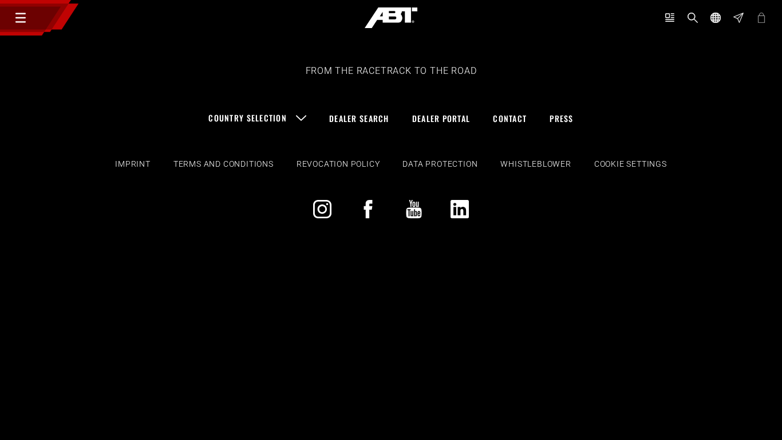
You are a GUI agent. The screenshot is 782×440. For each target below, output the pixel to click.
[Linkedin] (459, 209)
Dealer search (359, 118)
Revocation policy (338, 163)
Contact (510, 118)
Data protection (439, 163)
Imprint (133, 163)
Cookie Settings (630, 163)
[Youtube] (413, 209)
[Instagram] (322, 209)
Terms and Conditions (223, 163)
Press (561, 118)
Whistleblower (535, 163)
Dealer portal (441, 118)
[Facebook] (368, 209)
